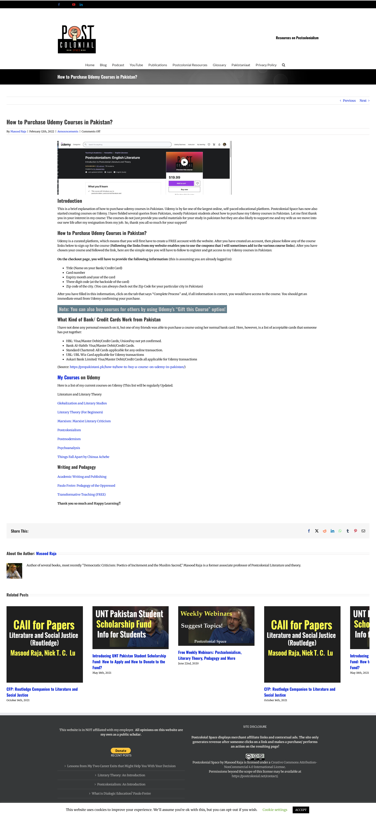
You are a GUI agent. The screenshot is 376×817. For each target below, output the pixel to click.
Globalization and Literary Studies (82, 403)
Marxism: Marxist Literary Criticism (84, 421)
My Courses (68, 377)
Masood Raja (18, 131)
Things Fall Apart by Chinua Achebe (83, 457)
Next (363, 101)
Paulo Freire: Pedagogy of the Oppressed (86, 486)
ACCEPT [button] (301, 810)
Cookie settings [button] (275, 810)
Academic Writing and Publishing (81, 477)
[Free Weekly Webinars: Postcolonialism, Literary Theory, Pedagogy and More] (312, 608)
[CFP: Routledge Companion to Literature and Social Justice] (64, 608)
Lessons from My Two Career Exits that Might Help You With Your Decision (121, 798)
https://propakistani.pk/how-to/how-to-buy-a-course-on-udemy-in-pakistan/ (127, 367)
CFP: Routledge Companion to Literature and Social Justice (53, 727)
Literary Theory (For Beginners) (80, 412)
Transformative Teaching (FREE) (81, 494)
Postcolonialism (69, 430)
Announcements (67, 131)
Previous (349, 101)
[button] (283, 64)
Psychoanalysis (68, 448)
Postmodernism (69, 439)
